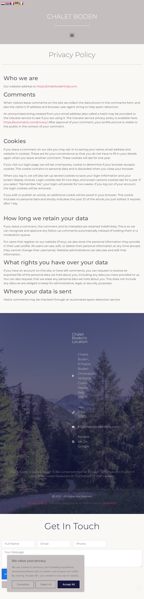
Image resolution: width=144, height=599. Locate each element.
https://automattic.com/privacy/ (25, 122)
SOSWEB (109, 503)
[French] (12, 3)
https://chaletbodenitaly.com (57, 86)
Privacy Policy (37, 503)
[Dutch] (3, 3)
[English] (7, 3)
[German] (17, 3)
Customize (23, 584)
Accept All (69, 584)
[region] (45, 573)
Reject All (46, 584)
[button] (72, 35)
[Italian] (21, 3)
